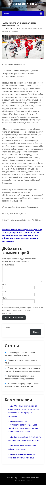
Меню (6, 13)
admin (10, 406)
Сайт (4, 298)
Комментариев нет (32, 29)
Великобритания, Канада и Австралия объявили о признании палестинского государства (20, 238)
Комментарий (8, 265)
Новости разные (10, 31)
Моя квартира (23, 3)
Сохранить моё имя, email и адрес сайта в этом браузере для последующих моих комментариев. (22, 310)
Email (5, 291)
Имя (4, 284)
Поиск (7, 327)
